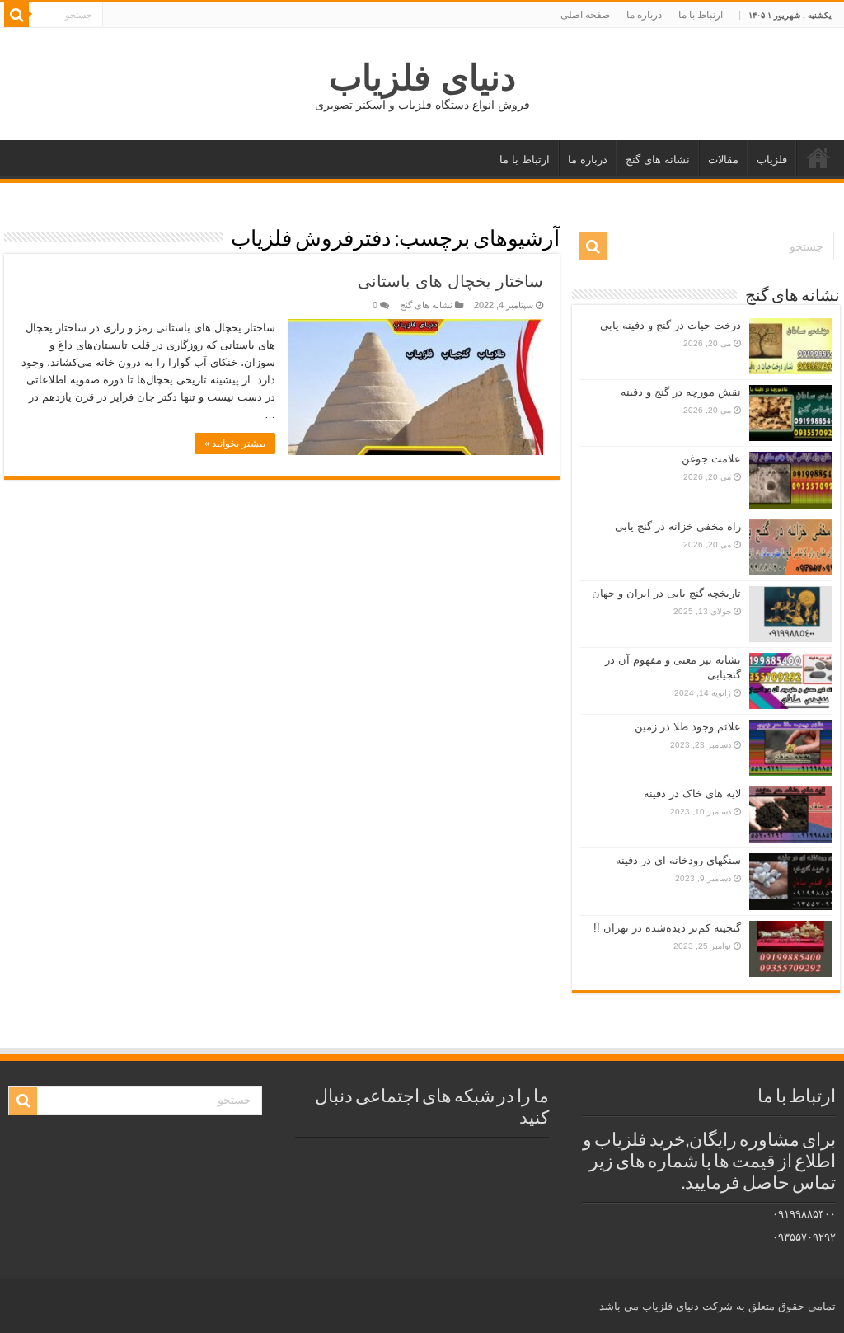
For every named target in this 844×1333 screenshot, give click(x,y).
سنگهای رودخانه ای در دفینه (678, 860)
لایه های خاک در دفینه (692, 793)
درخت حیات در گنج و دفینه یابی (670, 325)
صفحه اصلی (585, 15)
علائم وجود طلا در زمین (688, 726)
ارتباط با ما (700, 15)
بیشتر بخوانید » (234, 443)
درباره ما (644, 15)
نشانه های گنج (658, 159)
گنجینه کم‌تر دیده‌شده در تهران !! (667, 928)
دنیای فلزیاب (422, 77)
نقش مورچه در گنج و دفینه (681, 392)
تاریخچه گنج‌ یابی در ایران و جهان (666, 593)
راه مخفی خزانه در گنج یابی (678, 526)
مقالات (723, 159)
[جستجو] (16, 14)
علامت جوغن (711, 459)
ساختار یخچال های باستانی (450, 281)
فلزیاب (772, 159)
